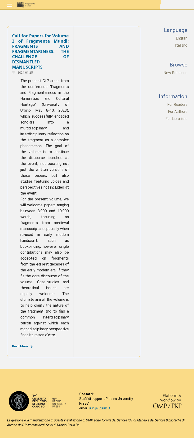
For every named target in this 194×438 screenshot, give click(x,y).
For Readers (177, 104)
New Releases (175, 73)
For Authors (177, 111)
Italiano (181, 45)
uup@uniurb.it (99, 408)
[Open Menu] (9, 4)
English (181, 38)
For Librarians (176, 118)
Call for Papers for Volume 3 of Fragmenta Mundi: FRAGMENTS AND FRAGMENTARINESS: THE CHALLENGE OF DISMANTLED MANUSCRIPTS (40, 51)
